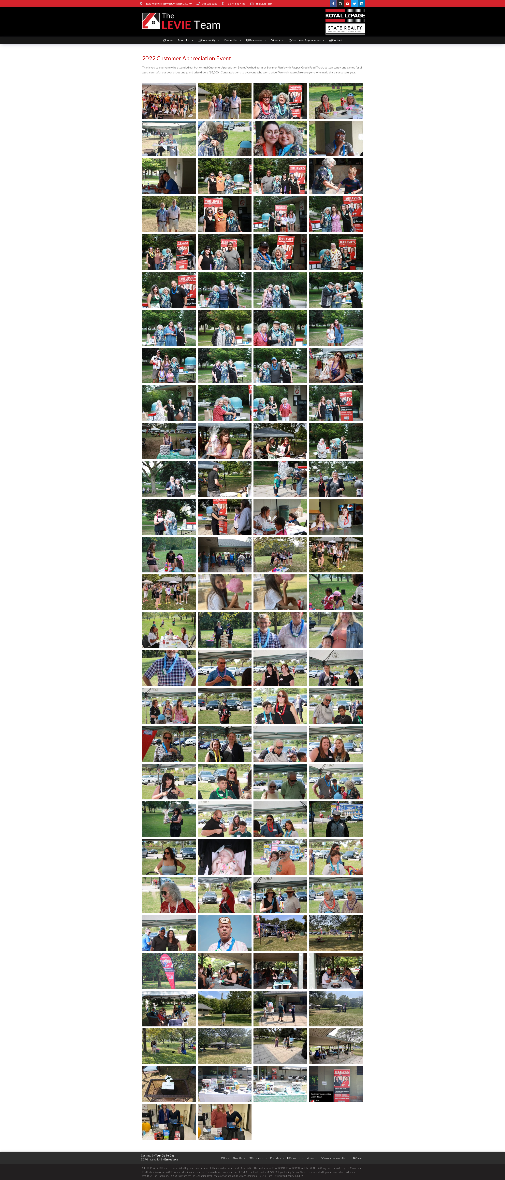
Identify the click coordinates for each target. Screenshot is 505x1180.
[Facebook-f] (333, 3)
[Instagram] (340, 3)
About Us (184, 40)
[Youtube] (347, 3)
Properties (231, 40)
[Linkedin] (361, 3)
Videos (275, 40)
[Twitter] (354, 3)
